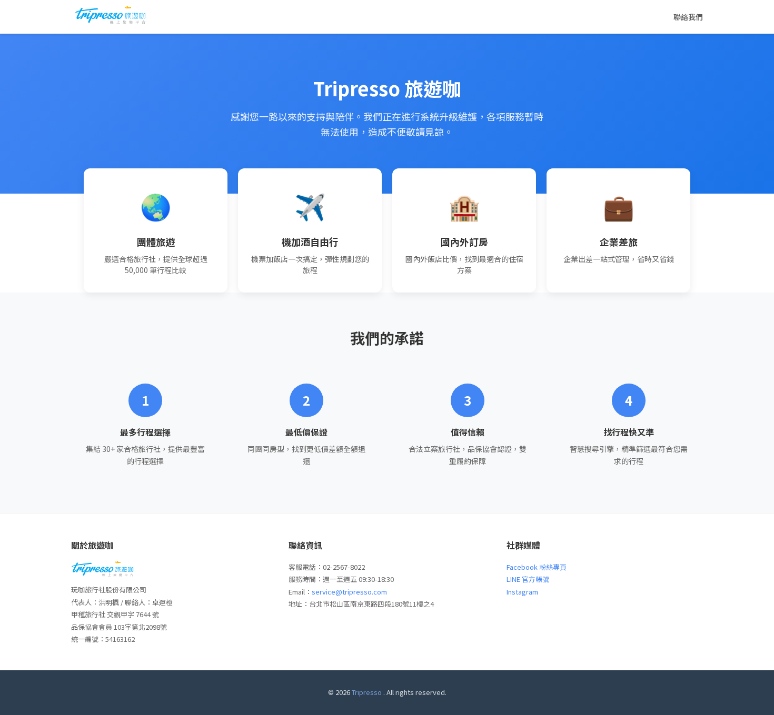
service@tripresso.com (349, 592)
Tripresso (367, 692)
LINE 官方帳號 (528, 579)
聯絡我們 (688, 17)
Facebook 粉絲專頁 (537, 567)
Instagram (522, 592)
